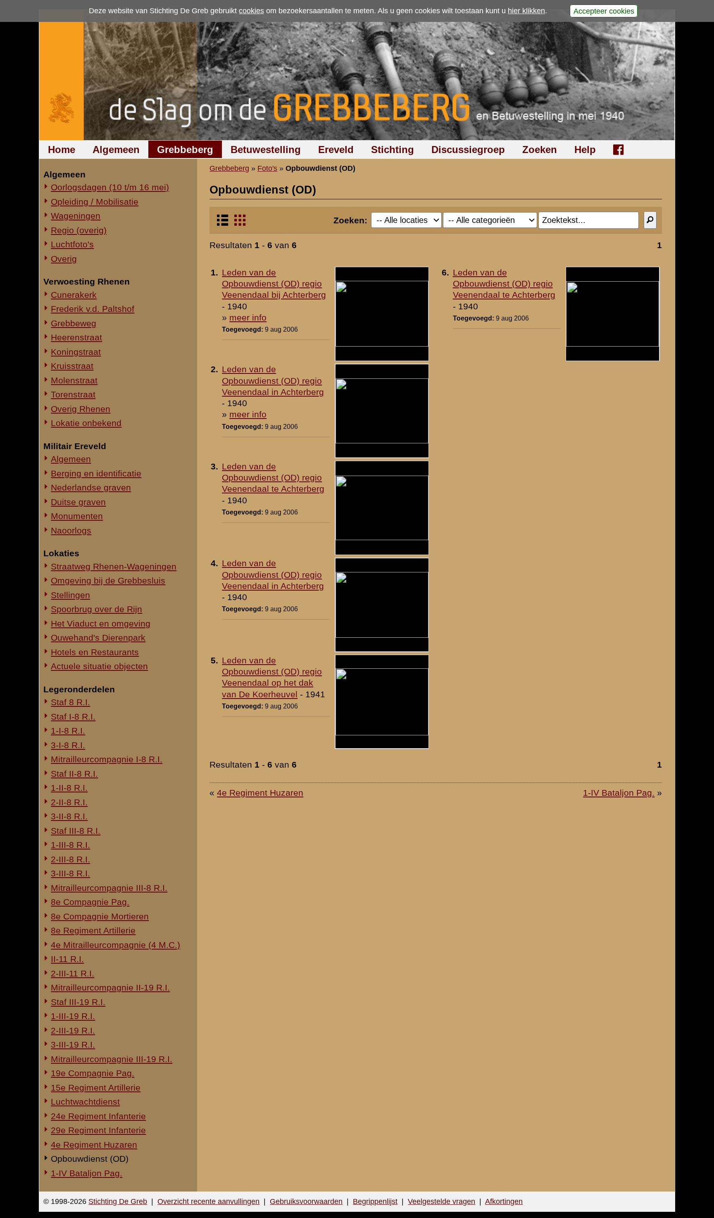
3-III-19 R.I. (73, 1044)
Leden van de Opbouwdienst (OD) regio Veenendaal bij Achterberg (274, 284)
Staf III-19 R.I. (78, 1002)
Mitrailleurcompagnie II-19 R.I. (110, 987)
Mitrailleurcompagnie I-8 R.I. (106, 759)
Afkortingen (504, 1201)
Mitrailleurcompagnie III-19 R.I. (111, 1059)
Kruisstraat (72, 366)
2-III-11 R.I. (72, 973)
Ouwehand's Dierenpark (98, 637)
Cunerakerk (74, 294)
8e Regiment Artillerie (93, 930)
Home (61, 149)
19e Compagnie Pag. (92, 1073)
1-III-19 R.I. (73, 1016)
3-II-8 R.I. (69, 816)
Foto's (267, 168)
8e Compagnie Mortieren (100, 916)
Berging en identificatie (96, 473)
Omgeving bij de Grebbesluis (108, 580)
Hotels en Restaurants (95, 652)
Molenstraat (74, 380)
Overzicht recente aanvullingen (208, 1201)
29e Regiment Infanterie (98, 1130)
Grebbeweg (73, 323)
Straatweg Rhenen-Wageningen (113, 566)
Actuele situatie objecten (99, 666)
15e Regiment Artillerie (95, 1087)
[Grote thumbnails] (239, 223)
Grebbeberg (185, 149)
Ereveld (336, 149)
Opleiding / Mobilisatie (94, 201)
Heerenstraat (76, 337)
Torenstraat (73, 394)
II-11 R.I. (67, 959)
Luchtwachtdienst (85, 1101)
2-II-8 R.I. (69, 802)
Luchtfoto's (72, 244)
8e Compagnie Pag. (90, 902)
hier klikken (526, 11)
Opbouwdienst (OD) (90, 1158)
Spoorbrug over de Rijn (96, 609)
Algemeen (116, 149)
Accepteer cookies (604, 11)
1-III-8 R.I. (70, 844)
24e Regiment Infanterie (98, 1116)
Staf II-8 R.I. (74, 773)
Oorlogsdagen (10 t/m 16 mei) (110, 187)
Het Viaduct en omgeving (100, 623)
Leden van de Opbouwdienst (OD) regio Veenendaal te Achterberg (504, 284)
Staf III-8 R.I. (75, 830)
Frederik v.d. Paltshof (92, 308)
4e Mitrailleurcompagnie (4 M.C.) (115, 945)
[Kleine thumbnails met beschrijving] (222, 223)
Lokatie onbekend (86, 423)
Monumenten (77, 516)
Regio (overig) (79, 230)
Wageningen (75, 215)
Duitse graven (78, 502)
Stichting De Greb (117, 1201)
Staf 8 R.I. (70, 702)
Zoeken (539, 149)
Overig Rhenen (80, 409)
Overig (64, 258)
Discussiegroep (468, 149)
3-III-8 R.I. (70, 873)
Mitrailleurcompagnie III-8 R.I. (109, 888)
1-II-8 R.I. (69, 787)
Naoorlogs (71, 530)
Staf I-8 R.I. (73, 716)
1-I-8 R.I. (68, 730)
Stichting (392, 149)
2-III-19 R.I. (73, 1030)
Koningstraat (76, 352)
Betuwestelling (266, 149)
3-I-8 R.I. (68, 745)
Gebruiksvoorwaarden (306, 1201)
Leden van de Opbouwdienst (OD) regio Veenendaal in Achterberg (273, 380)
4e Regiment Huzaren (94, 1144)
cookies (251, 11)
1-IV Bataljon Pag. (86, 1173)
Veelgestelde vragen (441, 1201)
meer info (248, 317)
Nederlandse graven (91, 487)
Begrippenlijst (375, 1201)
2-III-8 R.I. (70, 859)
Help (585, 149)
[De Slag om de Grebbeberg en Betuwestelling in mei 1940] (357, 75)
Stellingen (70, 595)
